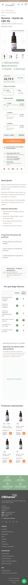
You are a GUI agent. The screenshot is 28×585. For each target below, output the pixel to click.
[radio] (8, 91)
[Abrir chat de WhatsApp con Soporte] (24, 581)
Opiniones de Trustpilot (6, 26)
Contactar (4, 539)
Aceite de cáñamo (6, 558)
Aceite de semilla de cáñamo (9, 561)
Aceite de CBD (9, 10)
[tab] (4, 56)
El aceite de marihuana (8, 556)
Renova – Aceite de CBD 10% (7, 454)
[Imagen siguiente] (23, 40)
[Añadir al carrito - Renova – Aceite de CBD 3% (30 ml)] (10, 433)
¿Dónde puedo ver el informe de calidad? (12, 242)
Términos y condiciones (8, 546)
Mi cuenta (4, 529)
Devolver (4, 541)
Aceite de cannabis (6, 563)
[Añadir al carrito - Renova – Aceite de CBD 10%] (10, 461)
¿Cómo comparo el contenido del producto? (12, 249)
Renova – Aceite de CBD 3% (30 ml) (7, 426)
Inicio (2, 10)
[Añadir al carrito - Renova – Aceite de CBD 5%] (23, 461)
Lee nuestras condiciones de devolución (13, 159)
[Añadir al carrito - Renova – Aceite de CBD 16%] (23, 433)
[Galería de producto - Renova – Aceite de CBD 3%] (14, 40)
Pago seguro (5, 534)
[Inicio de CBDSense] (10, 4)
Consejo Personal (6, 570)
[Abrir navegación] (2, 4)
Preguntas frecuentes (7, 531)
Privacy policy (5, 544)
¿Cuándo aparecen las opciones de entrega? (13, 256)
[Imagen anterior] (4, 40)
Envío (3, 536)
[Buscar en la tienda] (18, 4)
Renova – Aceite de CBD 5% (20, 454)
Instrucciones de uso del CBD (9, 573)
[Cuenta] (22, 4)
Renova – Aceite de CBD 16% (20, 426)
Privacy (14, 582)
